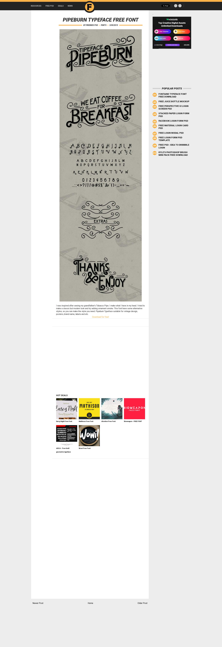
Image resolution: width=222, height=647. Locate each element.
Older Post (142, 603)
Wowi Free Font (84, 448)
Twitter (180, 5)
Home (90, 603)
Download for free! (100, 317)
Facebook (175, 5)
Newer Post (38, 603)
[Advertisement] (41, 48)
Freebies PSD (92, 25)
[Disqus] (100, 493)
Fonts (104, 25)
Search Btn (187, 5)
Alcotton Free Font (108, 421)
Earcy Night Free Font (64, 421)
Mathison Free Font (86, 421)
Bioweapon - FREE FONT (133, 421)
